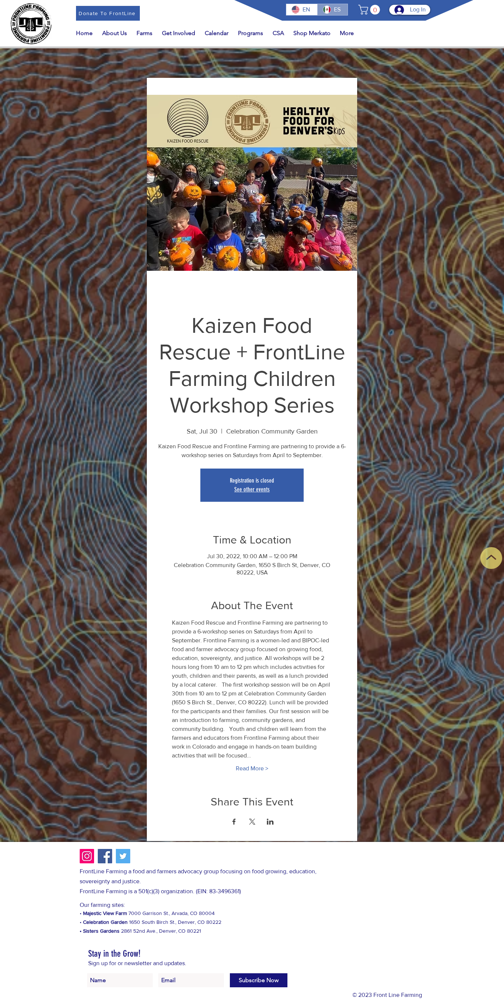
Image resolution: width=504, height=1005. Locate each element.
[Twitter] (123, 856)
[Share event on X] (252, 822)
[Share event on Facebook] (234, 822)
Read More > (252, 768)
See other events (252, 489)
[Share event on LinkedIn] (270, 822)
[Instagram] (87, 856)
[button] (370, 10)
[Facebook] (105, 856)
